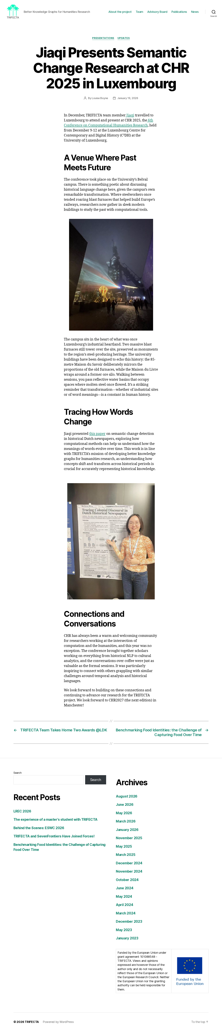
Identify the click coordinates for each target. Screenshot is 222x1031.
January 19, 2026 (127, 98)
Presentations (103, 38)
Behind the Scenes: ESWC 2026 (38, 828)
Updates (124, 38)
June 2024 (124, 888)
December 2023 (129, 921)
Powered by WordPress (58, 1022)
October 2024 (127, 880)
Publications (179, 11)
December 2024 (129, 863)
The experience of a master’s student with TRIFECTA (55, 819)
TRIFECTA (32, 1022)
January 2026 (127, 830)
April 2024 (124, 905)
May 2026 (124, 813)
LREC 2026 (22, 811)
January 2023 (127, 938)
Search (17, 772)
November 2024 (129, 871)
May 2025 (124, 846)
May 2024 (124, 896)
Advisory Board (157, 11)
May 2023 (124, 930)
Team (139, 11)
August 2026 (126, 796)
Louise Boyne (100, 98)
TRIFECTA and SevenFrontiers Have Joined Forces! (53, 836)
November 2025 (129, 838)
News (195, 11)
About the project (120, 11)
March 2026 (125, 821)
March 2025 (125, 855)
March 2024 (125, 913)
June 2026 (124, 805)
